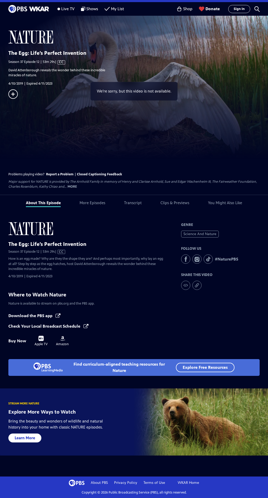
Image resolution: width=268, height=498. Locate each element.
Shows (92, 8)
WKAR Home (188, 482)
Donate (212, 8)
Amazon (62, 341)
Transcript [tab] (133, 202)
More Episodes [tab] (92, 202)
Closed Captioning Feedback (99, 174)
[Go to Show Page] (138, 37)
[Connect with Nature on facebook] (185, 259)
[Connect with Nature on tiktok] (208, 259)
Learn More (25, 437)
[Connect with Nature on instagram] (197, 259)
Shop (187, 8)
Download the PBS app (30, 315)
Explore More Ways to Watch (42, 412)
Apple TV (41, 341)
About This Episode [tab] (43, 202)
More (72, 187)
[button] (257, 9)
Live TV (68, 8)
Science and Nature (199, 234)
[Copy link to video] (197, 285)
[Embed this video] (185, 285)
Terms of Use (154, 482)
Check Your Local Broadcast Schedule (44, 326)
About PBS (99, 482)
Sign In (239, 9)
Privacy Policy (125, 482)
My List (117, 8)
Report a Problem (60, 174)
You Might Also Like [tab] (225, 202)
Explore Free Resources (205, 367)
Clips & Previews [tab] (174, 202)
